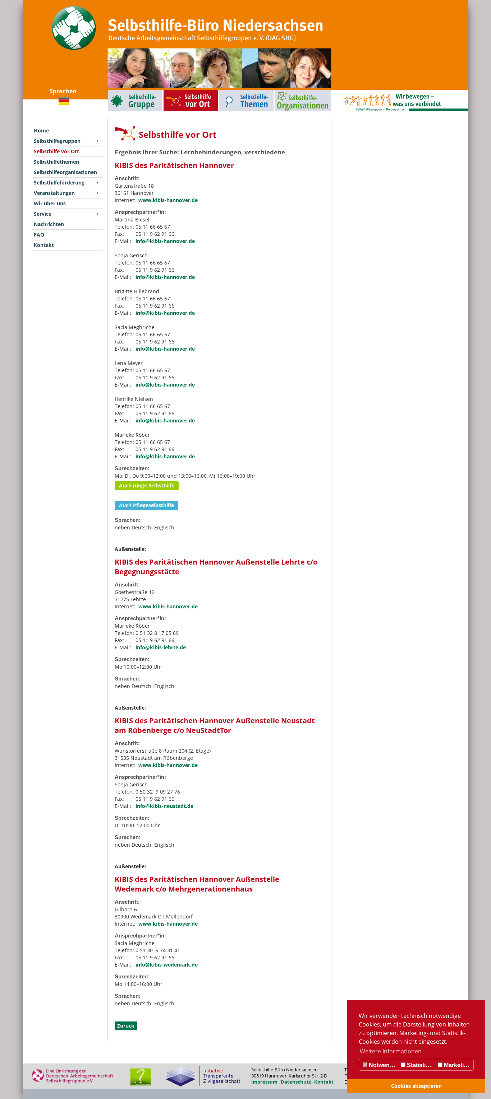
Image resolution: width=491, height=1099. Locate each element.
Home (41, 130)
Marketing (456, 1065)
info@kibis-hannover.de (165, 241)
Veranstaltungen (54, 193)
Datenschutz (296, 1082)
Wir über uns (50, 203)
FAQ (39, 234)
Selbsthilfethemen (229, 91)
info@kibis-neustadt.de (164, 806)
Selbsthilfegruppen (118, 91)
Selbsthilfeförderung (59, 182)
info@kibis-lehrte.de (161, 647)
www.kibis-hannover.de (168, 200)
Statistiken (420, 1065)
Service (42, 213)
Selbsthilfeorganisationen (289, 91)
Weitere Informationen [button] (391, 1051)
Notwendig (382, 1065)
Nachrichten (49, 224)
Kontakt (44, 245)
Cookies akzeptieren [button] (416, 1085)
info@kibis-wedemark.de (167, 964)
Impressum (264, 1082)
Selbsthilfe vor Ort (174, 91)
